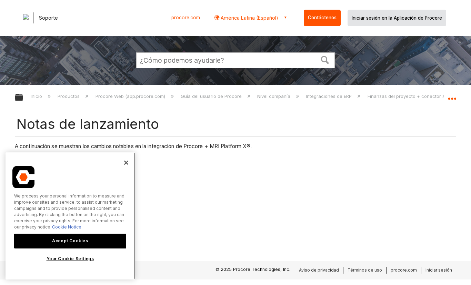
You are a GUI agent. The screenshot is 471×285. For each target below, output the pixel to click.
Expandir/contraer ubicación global (452, 95)
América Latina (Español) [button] (248, 18)
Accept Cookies (70, 240)
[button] (325, 59)
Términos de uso (365, 270)
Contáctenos (322, 17)
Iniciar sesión (438, 270)
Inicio (37, 96)
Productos (69, 96)
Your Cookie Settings (70, 258)
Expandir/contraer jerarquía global (23, 98)
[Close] (126, 162)
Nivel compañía (274, 96)
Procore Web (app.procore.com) (131, 96)
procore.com (185, 17)
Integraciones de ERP (329, 96)
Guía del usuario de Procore (212, 96)
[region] (70, 215)
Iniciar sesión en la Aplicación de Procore (397, 18)
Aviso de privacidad (319, 270)
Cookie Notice (66, 227)
